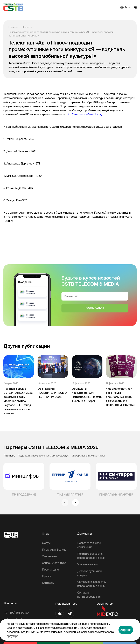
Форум (46, 543)
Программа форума (54, 549)
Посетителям (50, 569)
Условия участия (87, 564)
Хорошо (125, 630)
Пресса (46, 576)
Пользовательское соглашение (57, 628)
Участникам (49, 556)
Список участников (54, 563)
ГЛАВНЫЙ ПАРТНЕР (70, 494)
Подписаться (95, 308)
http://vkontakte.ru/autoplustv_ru (85, 114)
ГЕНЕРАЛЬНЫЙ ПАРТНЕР (116, 494)
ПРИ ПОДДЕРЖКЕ (24, 494)
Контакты (48, 583)
